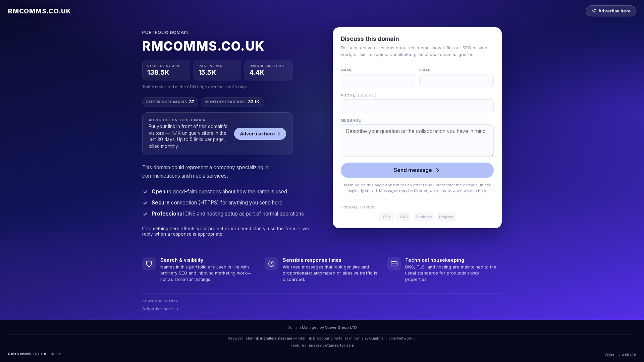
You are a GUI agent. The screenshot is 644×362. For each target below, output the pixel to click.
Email (425, 70)
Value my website (620, 354)
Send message (413, 170)
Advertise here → (260, 133)
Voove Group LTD (341, 327)
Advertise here (614, 10)
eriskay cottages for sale (331, 345)
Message (351, 120)
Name (347, 70)
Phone (358, 95)
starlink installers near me (269, 338)
